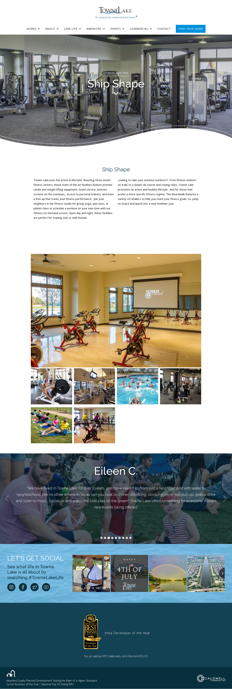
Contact (164, 28)
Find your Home (190, 28)
